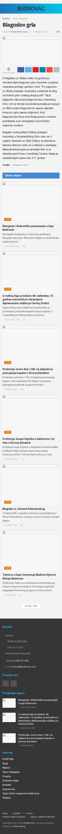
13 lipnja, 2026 (10, 525)
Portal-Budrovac (19, 31)
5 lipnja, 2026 (10, 595)
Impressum (8, 789)
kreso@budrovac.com (24, 666)
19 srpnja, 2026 (10, 459)
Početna (6, 18)
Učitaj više (31, 606)
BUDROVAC (31, 8)
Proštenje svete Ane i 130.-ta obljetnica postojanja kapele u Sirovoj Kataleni (27, 371)
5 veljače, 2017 (40, 31)
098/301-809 (22, 660)
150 (24, 320)
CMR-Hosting (19, 826)
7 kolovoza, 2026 (11, 246)
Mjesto (6, 767)
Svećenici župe (10, 780)
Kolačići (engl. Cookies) (13, 817)
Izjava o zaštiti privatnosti (42, 817)
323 (22, 389)
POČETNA (7, 759)
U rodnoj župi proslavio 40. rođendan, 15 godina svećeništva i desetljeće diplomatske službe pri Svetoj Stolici (27, 299)
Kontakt (6, 785)
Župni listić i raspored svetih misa (20, 793)
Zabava (6, 797)
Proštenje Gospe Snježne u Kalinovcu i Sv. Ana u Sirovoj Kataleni (28, 440)
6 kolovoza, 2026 (11, 320)
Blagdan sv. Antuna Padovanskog (23, 509)
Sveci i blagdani (20, 18)
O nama (6, 776)
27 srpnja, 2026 (10, 389)
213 (22, 459)
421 (20, 595)
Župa (7, 219)
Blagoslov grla (20, 165)
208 (21, 525)
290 (24, 246)
